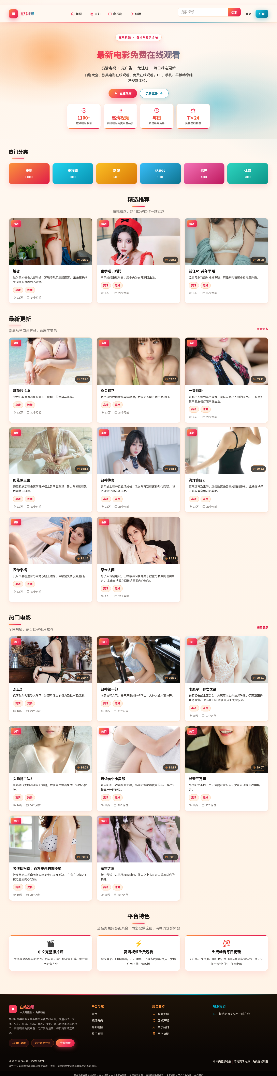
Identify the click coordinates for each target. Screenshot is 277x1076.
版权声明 (163, 1020)
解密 (16, 270)
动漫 (138, 14)
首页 (79, 14)
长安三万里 (197, 778)
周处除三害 (21, 479)
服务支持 (163, 1014)
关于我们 (163, 1027)
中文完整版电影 (222, 1061)
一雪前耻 (196, 390)
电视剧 (117, 14)
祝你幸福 (20, 569)
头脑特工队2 (22, 778)
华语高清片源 (242, 1061)
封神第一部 (109, 689)
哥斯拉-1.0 (21, 390)
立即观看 (125, 93)
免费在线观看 (260, 1061)
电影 (97, 14)
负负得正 (108, 390)
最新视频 (97, 1027)
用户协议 (163, 1034)
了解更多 (151, 93)
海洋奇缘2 (197, 479)
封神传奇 (108, 479)
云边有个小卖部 (113, 778)
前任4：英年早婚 (202, 270)
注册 (262, 13)
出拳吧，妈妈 (111, 270)
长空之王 (108, 868)
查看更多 (262, 329)
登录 (248, 14)
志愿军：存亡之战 (202, 689)
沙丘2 (17, 689)
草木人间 (108, 569)
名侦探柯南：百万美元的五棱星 (37, 868)
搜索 (234, 12)
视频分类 (97, 1020)
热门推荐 (97, 1034)
